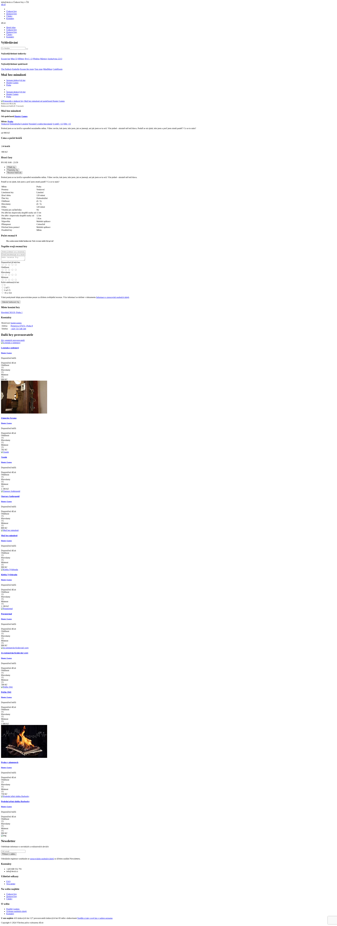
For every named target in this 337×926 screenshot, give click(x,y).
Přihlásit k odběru (8, 854)
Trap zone (38, 69)
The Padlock (6, 69)
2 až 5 (6, 287)
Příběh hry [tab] (11, 167)
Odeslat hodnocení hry (10, 302)
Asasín (4, 457)
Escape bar (5, 59)
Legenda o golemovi (10, 348)
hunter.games (16, 323)
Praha (8, 85)
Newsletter (10, 884)
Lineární (24, 124)
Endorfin (15, 69)
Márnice (43, 59)
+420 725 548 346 (18, 329)
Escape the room (27, 69)
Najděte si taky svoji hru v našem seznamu (95, 918)
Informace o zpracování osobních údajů (112, 297)
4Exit (3, 4)
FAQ (8, 881)
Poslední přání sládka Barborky (15, 801)
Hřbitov (21, 59)
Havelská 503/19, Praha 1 (12, 312)
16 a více (8, 293)
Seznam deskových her (16, 92)
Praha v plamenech (9, 762)
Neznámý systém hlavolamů (40, 124)
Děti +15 (67, 124)
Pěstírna (36, 59)
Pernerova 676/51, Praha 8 (22, 326)
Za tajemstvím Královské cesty (14, 653)
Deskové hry (11, 14)
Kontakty (10, 18)
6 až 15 (7, 290)
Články (9, 16)
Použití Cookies (12, 909)
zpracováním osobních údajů (42, 859)
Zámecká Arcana (8, 418)
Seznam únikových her (15, 80)
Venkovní (5, 124)
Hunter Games (12, 83)
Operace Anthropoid (10, 496)
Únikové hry (11, 11)
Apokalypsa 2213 (54, 59)
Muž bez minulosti (9, 535)
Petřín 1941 (6, 692)
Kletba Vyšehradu (9, 575)
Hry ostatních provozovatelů (13, 340)
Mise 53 (14, 59)
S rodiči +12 (58, 124)
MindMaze (47, 69)
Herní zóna (11, 27)
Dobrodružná (15, 124)
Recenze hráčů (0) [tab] (14, 173)
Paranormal (6, 614)
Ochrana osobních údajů (16, 911)
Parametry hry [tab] (12, 170)
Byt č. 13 (29, 59)
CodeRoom (57, 69)
